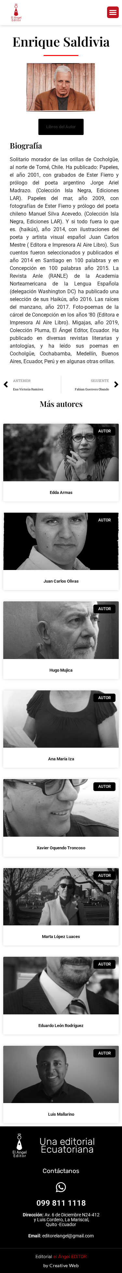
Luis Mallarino (61, 1114)
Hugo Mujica (61, 670)
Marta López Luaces (61, 936)
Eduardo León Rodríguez (61, 1025)
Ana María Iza (61, 758)
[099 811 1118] (61, 1187)
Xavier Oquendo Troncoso (61, 847)
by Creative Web (61, 1265)
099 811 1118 (61, 1203)
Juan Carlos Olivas (61, 581)
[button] (113, 12)
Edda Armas (61, 492)
